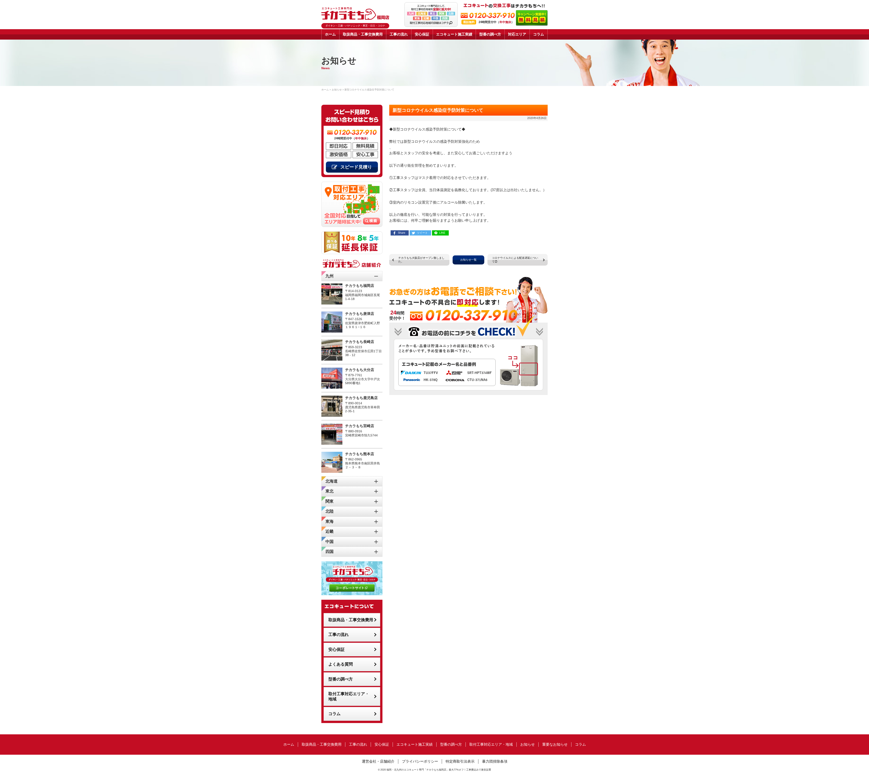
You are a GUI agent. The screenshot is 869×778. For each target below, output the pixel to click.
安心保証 (422, 34)
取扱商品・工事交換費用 (363, 34)
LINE (442, 232)
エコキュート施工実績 (454, 34)
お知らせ (527, 744)
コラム (538, 34)
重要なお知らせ (555, 744)
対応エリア (517, 34)
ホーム (330, 34)
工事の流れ (399, 34)
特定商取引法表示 (460, 761)
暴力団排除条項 (494, 761)
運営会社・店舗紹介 (378, 761)
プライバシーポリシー (420, 761)
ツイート (422, 232)
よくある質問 (340, 664)
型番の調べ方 (490, 34)
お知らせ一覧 (468, 259)
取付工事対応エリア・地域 (348, 696)
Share (401, 232)
